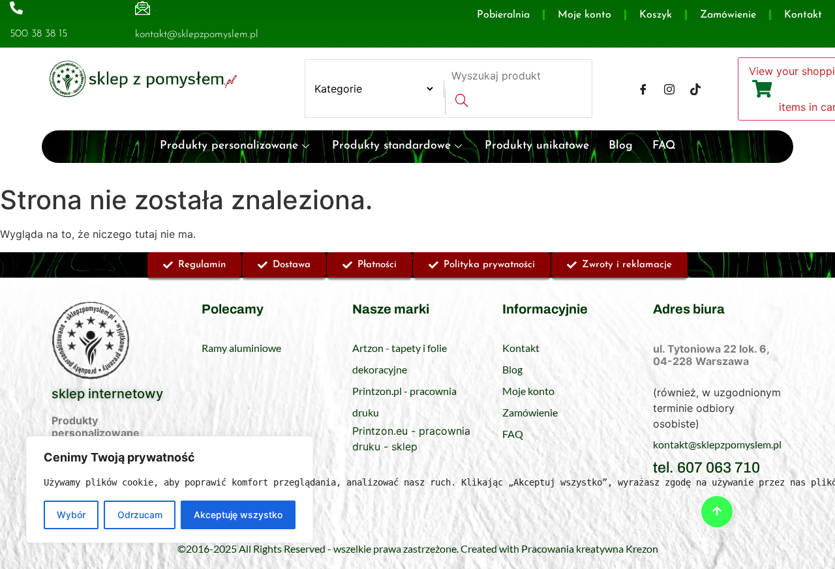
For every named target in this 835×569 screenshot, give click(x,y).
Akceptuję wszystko (238, 514)
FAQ (664, 145)
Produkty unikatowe (537, 145)
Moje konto (584, 15)
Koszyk (655, 15)
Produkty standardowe (391, 145)
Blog (621, 145)
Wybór (71, 514)
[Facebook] (643, 88)
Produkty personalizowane (229, 145)
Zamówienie (728, 15)
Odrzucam (139, 514)
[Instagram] (669, 88)
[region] (169, 489)
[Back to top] (717, 511)
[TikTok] (695, 88)
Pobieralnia (503, 15)
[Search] (461, 102)
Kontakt (803, 15)
